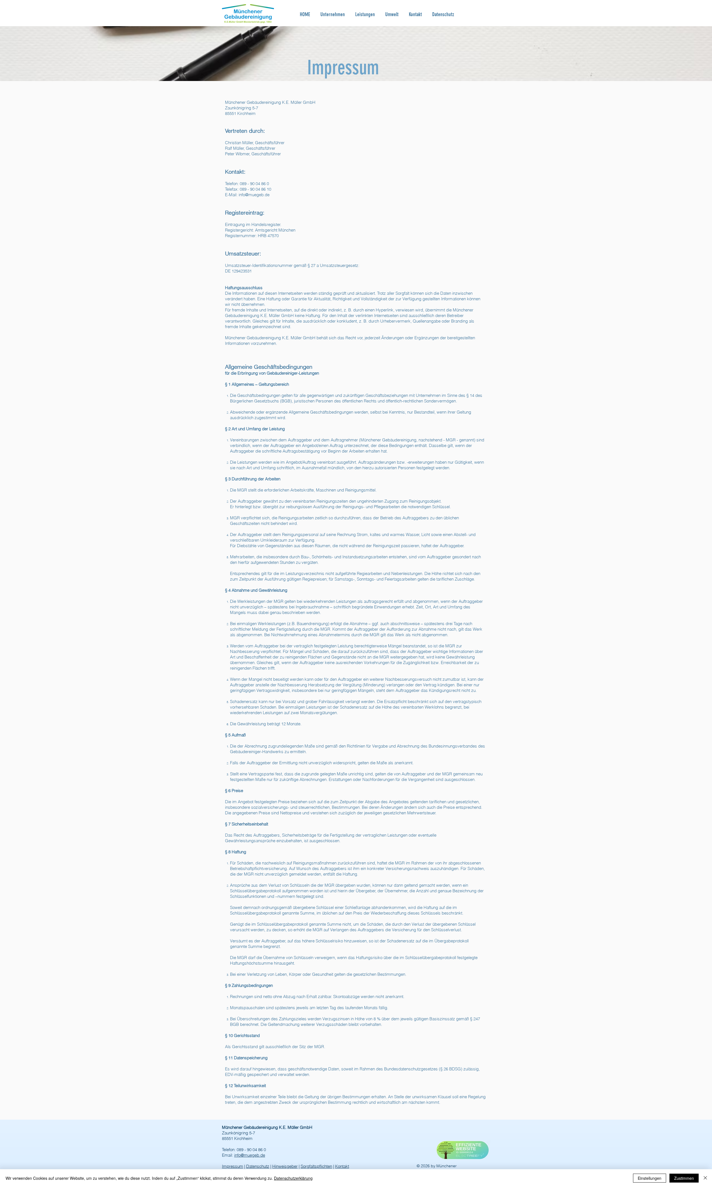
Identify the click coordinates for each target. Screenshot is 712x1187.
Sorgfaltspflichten (316, 1166)
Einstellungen (649, 1178)
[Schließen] (705, 1178)
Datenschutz (257, 1166)
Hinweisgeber (285, 1166)
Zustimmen (684, 1178)
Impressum (232, 1166)
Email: (228, 1155)
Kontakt (342, 1166)
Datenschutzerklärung (293, 1178)
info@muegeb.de (254, 194)
